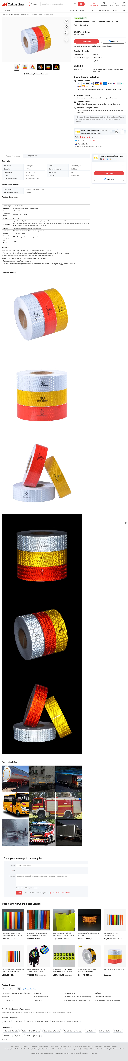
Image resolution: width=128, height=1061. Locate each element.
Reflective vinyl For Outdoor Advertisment (108, 1000)
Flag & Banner (37, 1000)
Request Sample (107, 46)
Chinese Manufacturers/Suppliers (40, 1046)
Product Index (98, 1046)
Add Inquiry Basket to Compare (37, 74)
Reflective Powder (57, 1021)
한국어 (80, 1049)
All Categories (9, 10)
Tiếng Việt (109, 1049)
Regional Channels (88, 1046)
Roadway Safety (25, 14)
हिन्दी (91, 1049)
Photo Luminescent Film (40, 997)
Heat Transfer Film (7, 1000)
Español (23, 1049)
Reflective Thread (42, 1021)
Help (91, 10)
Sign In (77, 146)
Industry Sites (76, 1046)
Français (38, 1049)
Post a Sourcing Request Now (59, 893)
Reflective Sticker (48, 14)
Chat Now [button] (114, 41)
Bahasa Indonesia (119, 1049)
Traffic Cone (5, 997)
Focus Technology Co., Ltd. (51, 1053)
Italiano (54, 1049)
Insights (114, 1046)
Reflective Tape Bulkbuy (33, 1036)
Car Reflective (118, 1031)
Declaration (85, 1053)
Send (19, 893)
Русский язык (46, 1049)
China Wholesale (55, 1046)
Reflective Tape (37, 993)
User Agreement (75, 1053)
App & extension (103, 10)
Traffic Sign (98, 993)
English (17, 1049)
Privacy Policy (94, 1053)
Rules (124, 10)
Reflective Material (37, 14)
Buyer (82, 10)
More (4, 1039)
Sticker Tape (7, 1036)
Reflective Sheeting (73, 1021)
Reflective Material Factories (31, 1031)
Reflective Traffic (104, 1031)
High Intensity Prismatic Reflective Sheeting (15, 993)
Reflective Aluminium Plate (103, 997)
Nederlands (68, 1049)
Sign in (124, 5)
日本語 (86, 1049)
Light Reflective (90, 1031)
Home (3, 14)
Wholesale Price (66, 1046)
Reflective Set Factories (11, 1031)
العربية (74, 1049)
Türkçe (103, 1049)
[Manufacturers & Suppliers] (13, 4)
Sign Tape (18, 1036)
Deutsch (60, 1049)
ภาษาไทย (96, 1049)
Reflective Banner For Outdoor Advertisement (78, 1000)
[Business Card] (123, 165)
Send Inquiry (86, 41)
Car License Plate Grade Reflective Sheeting (77, 997)
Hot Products (15, 1046)
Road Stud (7, 1021)
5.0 (101, 159)
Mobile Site (107, 1046)
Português (31, 1049)
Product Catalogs (30, 989)
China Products (25, 1046)
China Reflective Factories (52, 1031)
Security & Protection (13, 14)
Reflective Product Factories (73, 1031)
